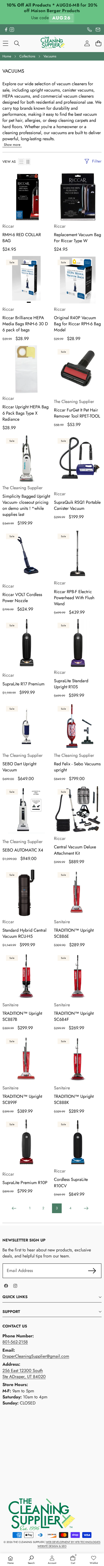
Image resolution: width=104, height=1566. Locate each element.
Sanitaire (62, 922)
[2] (28, 162)
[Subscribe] (92, 1271)
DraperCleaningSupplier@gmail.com (35, 1356)
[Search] (16, 43)
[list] (21, 162)
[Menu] (5, 43)
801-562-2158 (15, 1342)
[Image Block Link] (38, 1514)
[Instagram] (11, 29)
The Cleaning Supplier (74, 401)
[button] (98, 43)
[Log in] (87, 43)
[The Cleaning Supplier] (52, 43)
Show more (12, 144)
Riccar (8, 226)
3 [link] (57, 1208)
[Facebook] (6, 29)
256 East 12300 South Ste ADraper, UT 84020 (24, 1373)
